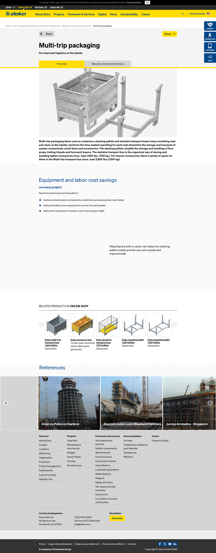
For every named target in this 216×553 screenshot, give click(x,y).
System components (106, 448)
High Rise (72, 440)
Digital (102, 14)
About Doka (42, 14)
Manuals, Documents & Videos (108, 63)
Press (42, 544)
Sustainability (129, 14)
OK (147, 2)
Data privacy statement (87, 544)
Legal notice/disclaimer (60, 544)
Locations (44, 449)
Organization (45, 457)
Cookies (132, 544)
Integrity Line (46, 479)
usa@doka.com (82, 524)
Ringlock (99, 478)
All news (128, 440)
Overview (62, 63)
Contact (43, 444)
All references (74, 465)
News (113, 14)
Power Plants (74, 456)
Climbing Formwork (105, 461)
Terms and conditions (113, 544)
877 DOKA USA (92, 520)
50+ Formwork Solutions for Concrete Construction (37, 25)
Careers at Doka (160, 440)
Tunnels (71, 461)
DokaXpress (130, 452)
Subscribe (117, 518)
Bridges (71, 452)
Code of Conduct (47, 474)
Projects (59, 14)
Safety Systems (103, 473)
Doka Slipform (102, 465)
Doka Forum (101, 494)
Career (146, 14)
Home (8, 25)
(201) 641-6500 (84, 517)
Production (44, 461)
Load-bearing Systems (107, 469)
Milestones (45, 453)
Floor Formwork (103, 456)
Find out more (134, 2)
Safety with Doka (104, 482)
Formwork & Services (81, 14)
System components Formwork (77, 25)
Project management (50, 466)
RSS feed (128, 456)
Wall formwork (102, 452)
